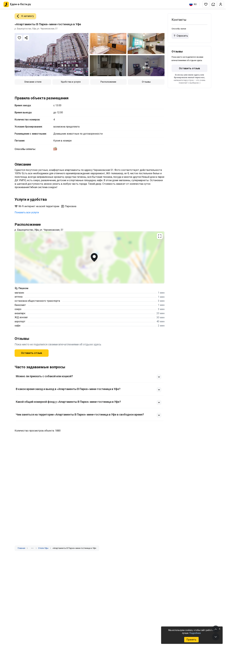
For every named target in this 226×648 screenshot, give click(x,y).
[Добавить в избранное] (19, 38)
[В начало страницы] (215, 629)
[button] (206, 4)
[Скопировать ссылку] (26, 38)
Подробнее (195, 633)
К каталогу (27, 16)
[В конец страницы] (215, 636)
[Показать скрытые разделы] (32, 548)
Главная (21, 548)
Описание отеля (32, 81)
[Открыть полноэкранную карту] (90, 257)
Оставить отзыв (31, 352)
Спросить (182, 35)
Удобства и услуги (71, 81)
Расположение (108, 81)
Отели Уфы (43, 548)
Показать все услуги (27, 212)
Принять (191, 639)
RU (195, 4)
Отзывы (146, 81)
